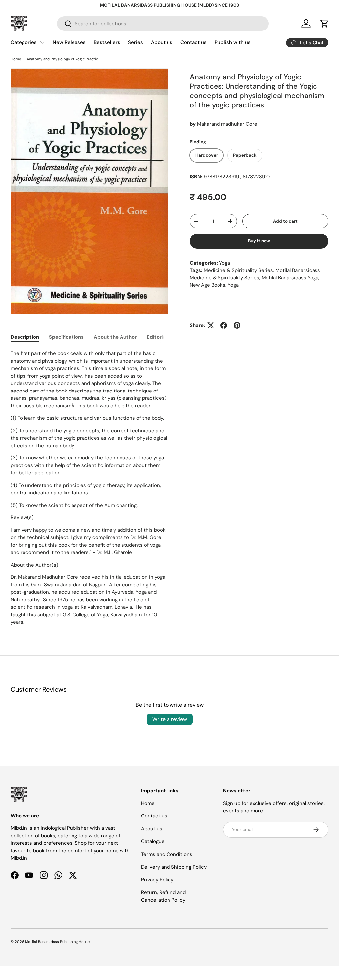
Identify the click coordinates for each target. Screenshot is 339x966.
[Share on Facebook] (223, 325)
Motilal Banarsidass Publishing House (57, 941)
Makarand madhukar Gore (227, 124)
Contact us (193, 42)
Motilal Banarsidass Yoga (290, 277)
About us (161, 42)
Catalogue (153, 841)
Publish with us (233, 42)
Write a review (169, 719)
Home (16, 59)
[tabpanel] (89, 488)
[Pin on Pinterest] (237, 325)
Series (135, 42)
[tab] (25, 337)
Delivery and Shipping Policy (174, 867)
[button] (324, 23)
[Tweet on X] (210, 325)
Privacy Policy (157, 879)
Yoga (224, 263)
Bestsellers (107, 42)
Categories (24, 42)
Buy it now (259, 241)
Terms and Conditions (166, 854)
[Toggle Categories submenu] (42, 42)
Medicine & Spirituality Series (238, 270)
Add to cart (285, 221)
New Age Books (207, 285)
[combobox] (163, 23)
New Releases (69, 42)
